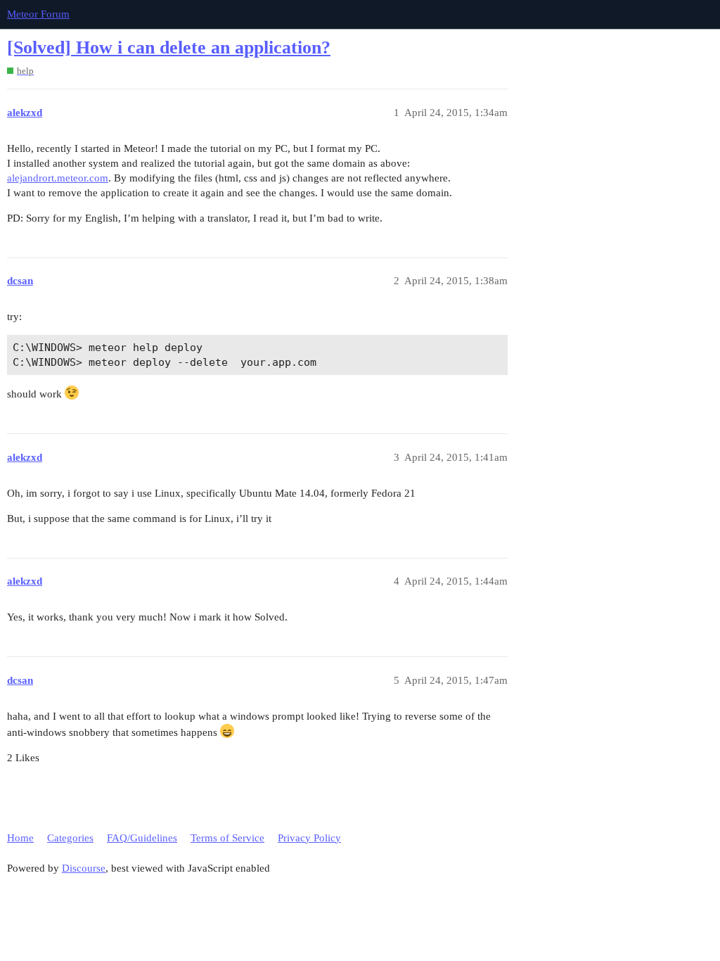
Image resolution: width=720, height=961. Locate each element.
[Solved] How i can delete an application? (168, 47)
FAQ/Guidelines (142, 838)
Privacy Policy (309, 838)
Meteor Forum (38, 14)
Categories (70, 838)
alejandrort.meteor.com (57, 178)
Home (20, 838)
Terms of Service (227, 838)
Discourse (83, 868)
